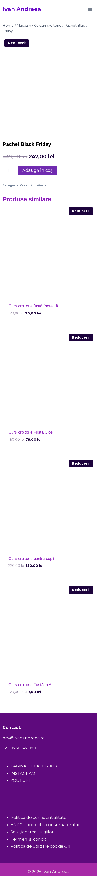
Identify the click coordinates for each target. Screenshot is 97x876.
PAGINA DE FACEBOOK (34, 766)
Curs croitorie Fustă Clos (30, 432)
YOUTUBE (21, 780)
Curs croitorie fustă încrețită (33, 306)
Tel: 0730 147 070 (19, 748)
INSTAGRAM (23, 773)
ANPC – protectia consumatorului (45, 824)
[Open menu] (90, 9)
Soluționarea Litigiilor (32, 831)
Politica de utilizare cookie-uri (40, 846)
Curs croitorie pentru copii (31, 558)
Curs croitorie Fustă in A (29, 684)
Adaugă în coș (37, 170)
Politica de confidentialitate (38, 817)
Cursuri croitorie (33, 185)
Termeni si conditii (29, 839)
